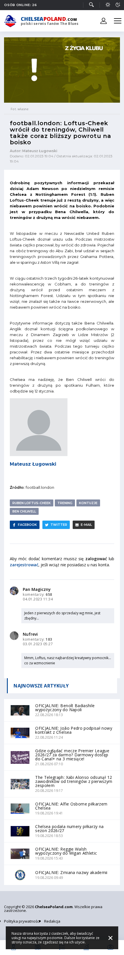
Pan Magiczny (37, 589)
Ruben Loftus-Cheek (31, 503)
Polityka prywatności (22, 921)
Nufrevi (30, 634)
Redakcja (52, 921)
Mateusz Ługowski (33, 464)
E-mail (86, 525)
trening (64, 503)
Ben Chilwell (24, 511)
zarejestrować (24, 564)
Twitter (58, 525)
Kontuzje (88, 503)
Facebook (27, 525)
